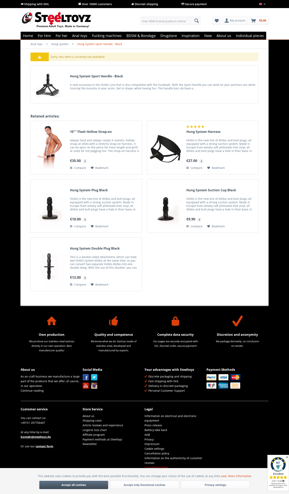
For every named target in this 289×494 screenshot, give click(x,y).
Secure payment (195, 4)
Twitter (94, 377)
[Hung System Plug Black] (49, 206)
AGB (147, 435)
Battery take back (155, 430)
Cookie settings (154, 449)
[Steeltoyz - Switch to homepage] (63, 21)
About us (88, 416)
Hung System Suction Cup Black (211, 190)
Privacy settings (215, 485)
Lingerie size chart (95, 430)
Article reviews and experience (103, 425)
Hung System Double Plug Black (95, 248)
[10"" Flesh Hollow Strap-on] (49, 147)
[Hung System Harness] (165, 147)
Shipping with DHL (36, 4)
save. (224, 476)
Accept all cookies (74, 485)
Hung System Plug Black (89, 190)
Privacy (149, 439)
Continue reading (32, 390)
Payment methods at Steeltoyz (102, 439)
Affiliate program (94, 435)
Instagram (94, 386)
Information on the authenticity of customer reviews (173, 460)
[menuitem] (170, 21)
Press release (153, 425)
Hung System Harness (203, 132)
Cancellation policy (156, 453)
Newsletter (90, 444)
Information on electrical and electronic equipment (170, 418)
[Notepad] (217, 21)
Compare (79, 168)
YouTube (86, 386)
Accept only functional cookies (144, 485)
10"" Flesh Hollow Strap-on (91, 132)
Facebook (86, 377)
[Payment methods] (236, 381)
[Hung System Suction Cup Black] (165, 206)
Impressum (151, 444)
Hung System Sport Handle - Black (96, 76)
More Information (239, 476)
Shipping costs (92, 420)
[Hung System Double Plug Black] (49, 264)
